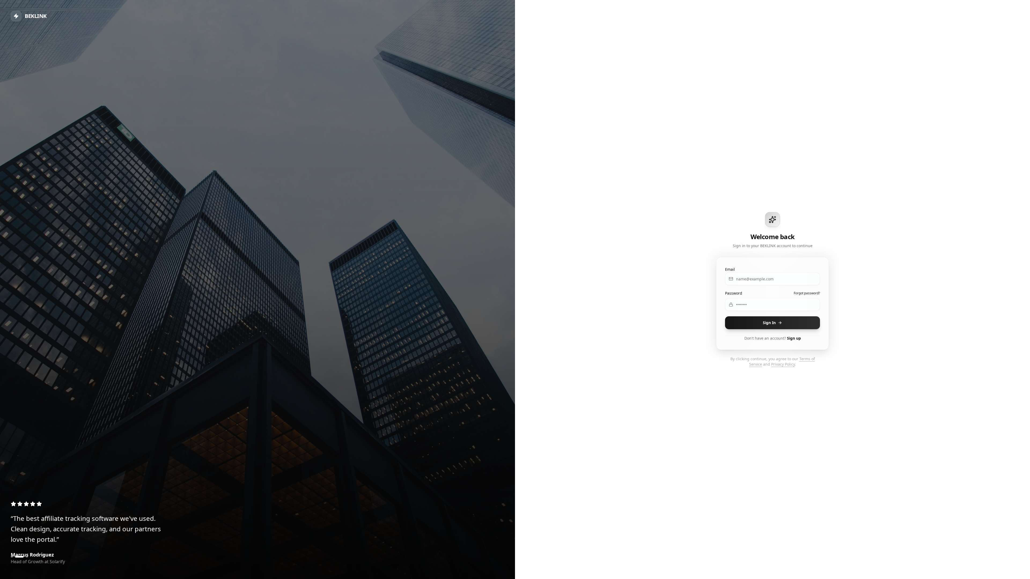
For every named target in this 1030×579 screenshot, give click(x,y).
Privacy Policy (783, 364)
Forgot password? (807, 293)
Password (733, 293)
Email (730, 269)
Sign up (794, 338)
